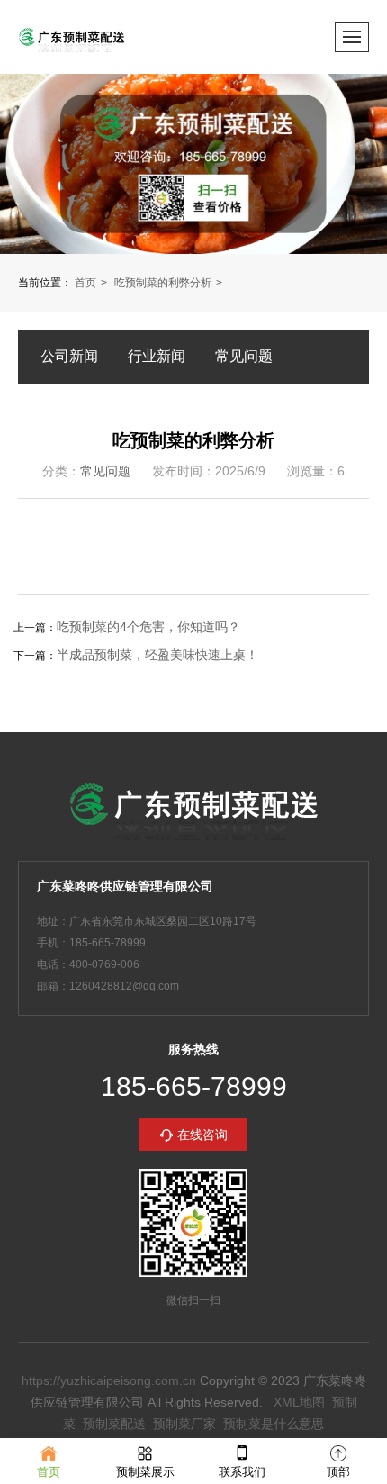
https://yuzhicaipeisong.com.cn (109, 1380)
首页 (85, 282)
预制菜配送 (114, 1423)
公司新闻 (69, 356)
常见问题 (244, 356)
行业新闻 (156, 356)
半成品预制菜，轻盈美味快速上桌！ (157, 654)
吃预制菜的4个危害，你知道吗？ (148, 627)
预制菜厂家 (184, 1423)
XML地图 (299, 1402)
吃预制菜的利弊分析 (163, 282)
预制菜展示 (145, 1472)
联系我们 (242, 1472)
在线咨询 (202, 1134)
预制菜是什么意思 (273, 1423)
